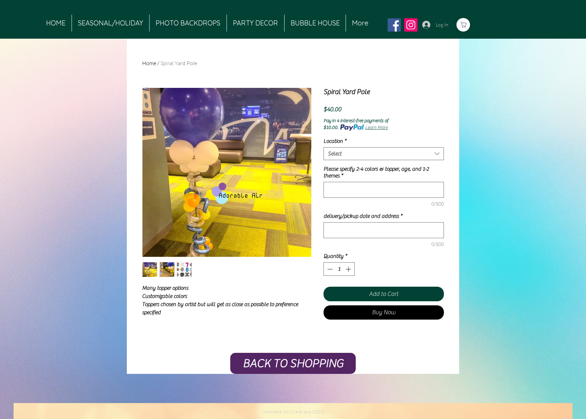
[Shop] (463, 25)
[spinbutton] (339, 269)
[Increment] (349, 269)
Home (149, 63)
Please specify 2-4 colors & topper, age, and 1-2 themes (376, 172)
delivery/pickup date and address (363, 216)
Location (335, 141)
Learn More (376, 127)
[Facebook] (394, 25)
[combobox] (384, 153)
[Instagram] (410, 25)
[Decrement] (329, 269)
